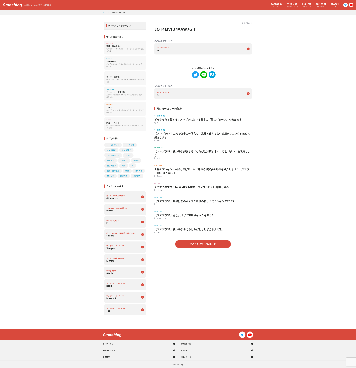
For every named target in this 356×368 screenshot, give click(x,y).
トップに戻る (108, 344)
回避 (123, 165)
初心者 (136, 160)
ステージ (123, 160)
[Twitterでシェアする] (195, 74)
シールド (110, 160)
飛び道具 (137, 176)
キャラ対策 (129, 145)
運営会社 (184, 350)
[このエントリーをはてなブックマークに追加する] (212, 74)
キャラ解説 (111, 150)
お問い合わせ (321, 5)
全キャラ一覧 (306, 5)
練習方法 (123, 176)
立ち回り (110, 176)
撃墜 (127, 171)
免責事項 (106, 357)
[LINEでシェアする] (203, 74)
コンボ (128, 155)
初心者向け (111, 165)
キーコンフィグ (113, 145)
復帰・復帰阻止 (113, 171)
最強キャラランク (292, 5)
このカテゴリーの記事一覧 (203, 244)
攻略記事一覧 (186, 344)
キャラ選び (126, 150)
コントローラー (113, 155)
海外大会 (138, 171)
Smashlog (12, 5)
